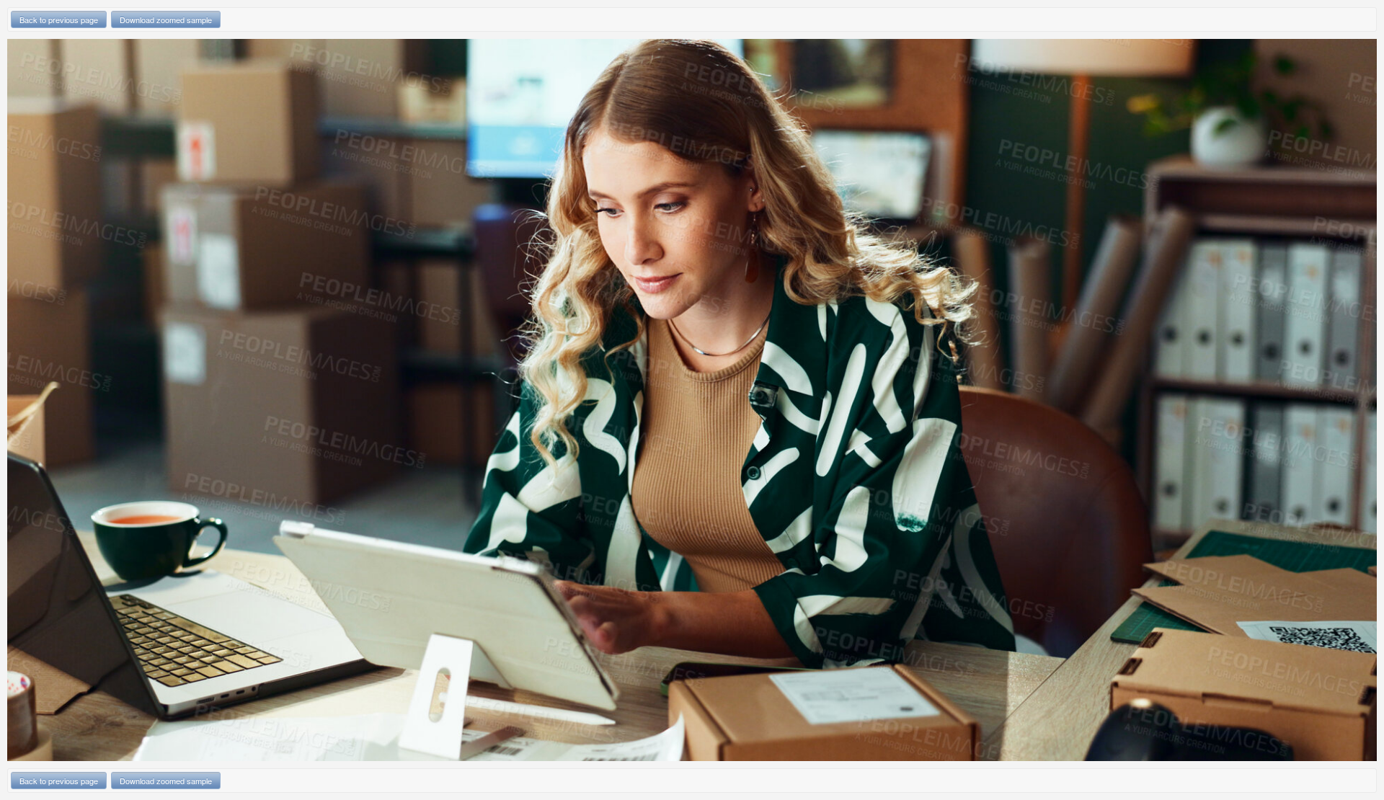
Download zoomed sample (166, 19)
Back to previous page (58, 19)
